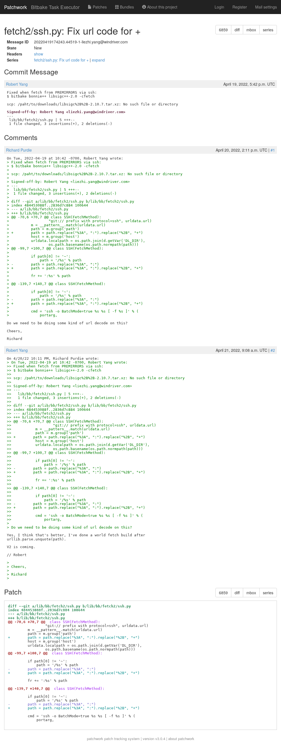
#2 (273, 350)
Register (239, 7)
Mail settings (266, 7)
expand (98, 60)
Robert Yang (17, 84)
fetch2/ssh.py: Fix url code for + (62, 60)
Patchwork (15, 6)
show (38, 54)
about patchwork (181, 738)
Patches (99, 7)
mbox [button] (251, 29)
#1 (273, 150)
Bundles (126, 7)
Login (219, 7)
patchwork (95, 738)
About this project (161, 7)
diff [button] (237, 29)
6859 (223, 29)
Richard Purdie (19, 150)
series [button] (268, 29)
